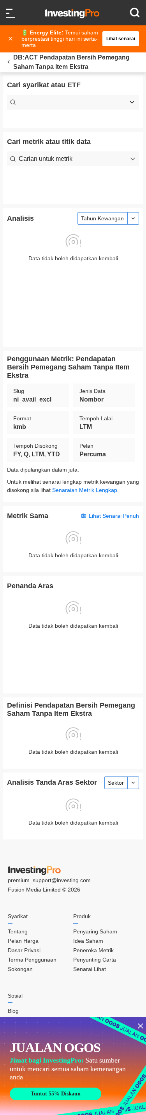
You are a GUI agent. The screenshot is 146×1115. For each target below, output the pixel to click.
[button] (77, 38)
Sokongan (20, 969)
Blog (13, 1011)
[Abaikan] (11, 39)
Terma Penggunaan (32, 959)
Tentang (18, 931)
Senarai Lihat (89, 969)
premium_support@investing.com (49, 880)
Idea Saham (88, 941)
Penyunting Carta (94, 959)
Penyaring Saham (95, 931)
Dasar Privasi (24, 950)
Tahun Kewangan (102, 218)
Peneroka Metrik (93, 950)
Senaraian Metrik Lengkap (84, 490)
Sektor (116, 783)
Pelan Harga (23, 941)
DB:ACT (25, 57)
